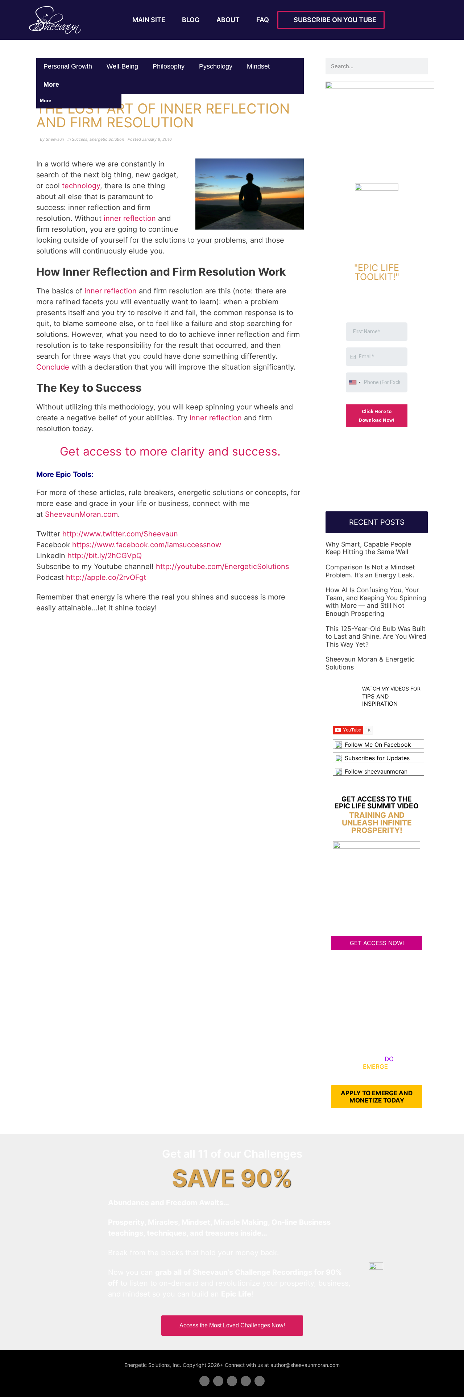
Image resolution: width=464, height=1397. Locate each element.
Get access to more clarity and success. (170, 451)
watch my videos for (391, 688)
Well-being (122, 66)
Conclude (52, 367)
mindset (258, 66)
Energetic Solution (107, 139)
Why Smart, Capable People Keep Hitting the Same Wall (368, 548)
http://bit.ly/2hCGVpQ (104, 555)
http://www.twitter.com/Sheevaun (120, 533)
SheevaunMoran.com (81, 514)
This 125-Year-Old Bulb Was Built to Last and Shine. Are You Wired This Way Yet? (376, 636)
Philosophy (169, 66)
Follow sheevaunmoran (376, 771)
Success (79, 139)
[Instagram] (259, 1381)
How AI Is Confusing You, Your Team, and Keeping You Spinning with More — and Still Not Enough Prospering (376, 601)
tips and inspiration (380, 700)
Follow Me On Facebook (378, 744)
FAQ (262, 20)
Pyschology (215, 66)
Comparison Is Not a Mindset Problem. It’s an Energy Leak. (370, 571)
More (52, 84)
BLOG (191, 20)
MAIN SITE (148, 20)
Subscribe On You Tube (333, 20)
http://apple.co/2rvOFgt (106, 577)
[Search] (419, 66)
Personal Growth (68, 66)
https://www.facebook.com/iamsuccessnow (146, 544)
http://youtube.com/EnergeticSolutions (222, 566)
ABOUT (228, 20)
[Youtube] (246, 1381)
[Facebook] (204, 1381)
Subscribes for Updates (377, 758)
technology (81, 185)
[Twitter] (218, 1381)
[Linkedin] (232, 1381)
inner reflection (130, 218)
